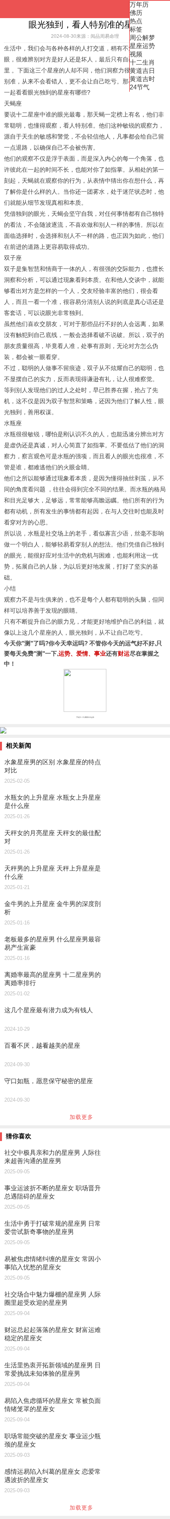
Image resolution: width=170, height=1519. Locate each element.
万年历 (139, 4)
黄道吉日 (142, 70)
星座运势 (142, 46)
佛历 (136, 12)
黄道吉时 (142, 79)
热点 (136, 21)
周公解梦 (142, 37)
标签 (136, 29)
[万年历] (31, 9)
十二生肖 (142, 62)
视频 (136, 54)
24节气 (139, 87)
